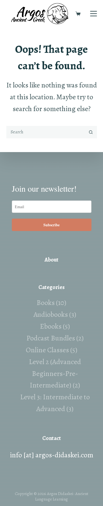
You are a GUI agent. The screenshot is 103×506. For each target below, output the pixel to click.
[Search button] (91, 132)
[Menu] (93, 13)
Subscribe (51, 225)
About (51, 259)
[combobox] (46, 132)
